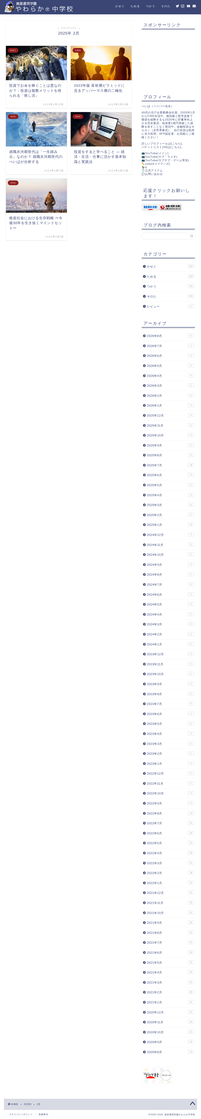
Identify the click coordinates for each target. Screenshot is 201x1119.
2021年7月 (169, 942)
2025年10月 (169, 435)
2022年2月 (169, 873)
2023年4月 (169, 733)
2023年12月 (169, 654)
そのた (166, 6)
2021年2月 (169, 992)
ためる (135, 6)
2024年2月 (169, 634)
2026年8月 (169, 336)
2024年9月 (169, 564)
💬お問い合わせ (152, 174)
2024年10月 (169, 554)
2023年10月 (169, 674)
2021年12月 (169, 892)
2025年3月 (169, 505)
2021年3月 (169, 982)
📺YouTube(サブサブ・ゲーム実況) (165, 160)
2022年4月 (169, 853)
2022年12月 (169, 773)
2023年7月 (169, 704)
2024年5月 (169, 604)
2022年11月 (169, 783)
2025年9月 (169, 445)
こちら (176, 143)
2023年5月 (169, 723)
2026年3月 (169, 385)
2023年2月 (169, 753)
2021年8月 (169, 932)
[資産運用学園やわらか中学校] (52, 11)
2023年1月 (169, 763)
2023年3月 (169, 743)
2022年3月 (169, 863)
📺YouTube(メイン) (155, 153)
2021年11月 (169, 903)
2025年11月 (169, 425)
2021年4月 (169, 972)
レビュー (169, 306)
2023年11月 (169, 664)
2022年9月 (169, 803)
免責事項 (43, 1114)
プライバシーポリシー (21, 1114)
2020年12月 (169, 1012)
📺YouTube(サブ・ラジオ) (159, 156)
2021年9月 (169, 922)
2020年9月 (169, 1042)
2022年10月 (169, 793)
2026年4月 (169, 375)
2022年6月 (169, 833)
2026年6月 (169, 355)
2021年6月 (169, 952)
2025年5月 (169, 485)
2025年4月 (169, 495)
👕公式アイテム (152, 170)
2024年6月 (169, 594)
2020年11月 (169, 1022)
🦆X (144, 167)
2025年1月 (169, 524)
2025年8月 (169, 455)
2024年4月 (169, 614)
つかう (150, 6)
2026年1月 (169, 405)
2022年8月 (169, 813)
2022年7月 (169, 823)
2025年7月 (169, 465)
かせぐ (120, 6)
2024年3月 (169, 624)
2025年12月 (169, 415)
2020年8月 (169, 1052)
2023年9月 (169, 684)
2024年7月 (169, 584)
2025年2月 (169, 515)
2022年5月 (169, 843)
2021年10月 (169, 913)
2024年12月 (169, 534)
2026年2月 (169, 395)
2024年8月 (169, 574)
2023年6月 (169, 714)
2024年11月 (169, 545)
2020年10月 (169, 1032)
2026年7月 (169, 346)
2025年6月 (169, 475)
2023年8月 (169, 694)
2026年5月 (169, 365)
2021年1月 (169, 1002)
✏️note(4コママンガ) (156, 163)
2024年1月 (169, 644)
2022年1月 (169, 883)
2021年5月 (169, 962)
